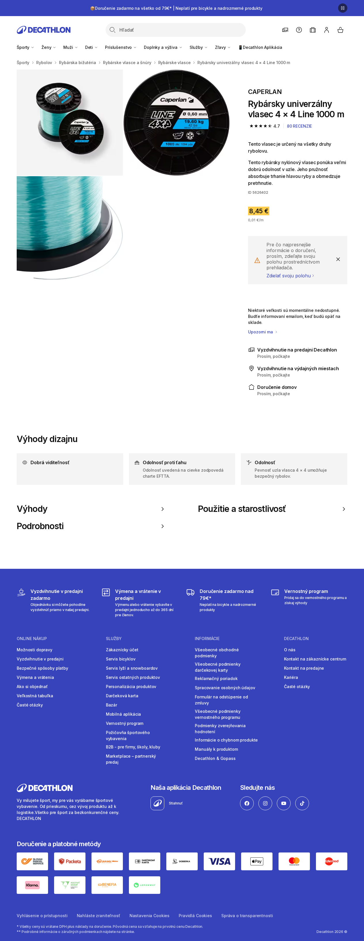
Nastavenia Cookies (149, 915)
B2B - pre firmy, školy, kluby (133, 746)
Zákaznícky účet (122, 649)
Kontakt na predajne (304, 668)
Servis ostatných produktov (133, 677)
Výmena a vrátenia (35, 677)
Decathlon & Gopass (215, 758)
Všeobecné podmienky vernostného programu (217, 714)
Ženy (46, 47)
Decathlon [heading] (296, 638)
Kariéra (291, 677)
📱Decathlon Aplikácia (260, 47)
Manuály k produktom (216, 749)
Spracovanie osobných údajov (225, 687)
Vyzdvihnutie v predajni (40, 658)
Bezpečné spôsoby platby (42, 668)
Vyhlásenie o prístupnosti (42, 915)
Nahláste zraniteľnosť (98, 915)
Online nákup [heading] (32, 638)
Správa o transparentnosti (247, 915)
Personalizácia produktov (131, 686)
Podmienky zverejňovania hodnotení (220, 728)
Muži (68, 47)
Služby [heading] (114, 638)
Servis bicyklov (121, 658)
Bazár (111, 704)
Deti (89, 47)
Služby (197, 47)
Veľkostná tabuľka (35, 695)
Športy (24, 47)
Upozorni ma (261, 331)
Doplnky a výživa (161, 47)
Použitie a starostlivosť (242, 509)
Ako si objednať (32, 686)
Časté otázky (30, 704)
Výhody (32, 509)
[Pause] (342, 8)
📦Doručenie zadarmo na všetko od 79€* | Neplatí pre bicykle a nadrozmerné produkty (176, 8)
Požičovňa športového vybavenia (128, 735)
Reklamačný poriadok (216, 678)
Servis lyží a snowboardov (132, 668)
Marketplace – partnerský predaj (131, 759)
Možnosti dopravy (34, 649)
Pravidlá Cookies (195, 915)
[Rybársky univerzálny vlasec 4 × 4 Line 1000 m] (70, 123)
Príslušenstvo (119, 47)
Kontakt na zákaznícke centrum (315, 658)
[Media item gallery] (123, 176)
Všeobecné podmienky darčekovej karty (217, 667)
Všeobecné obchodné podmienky (217, 652)
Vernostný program (125, 723)
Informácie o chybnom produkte (226, 740)
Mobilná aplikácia (123, 714)
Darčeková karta (122, 695)
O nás (290, 649)
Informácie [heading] (207, 638)
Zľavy (221, 47)
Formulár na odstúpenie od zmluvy (221, 699)
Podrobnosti (40, 526)
